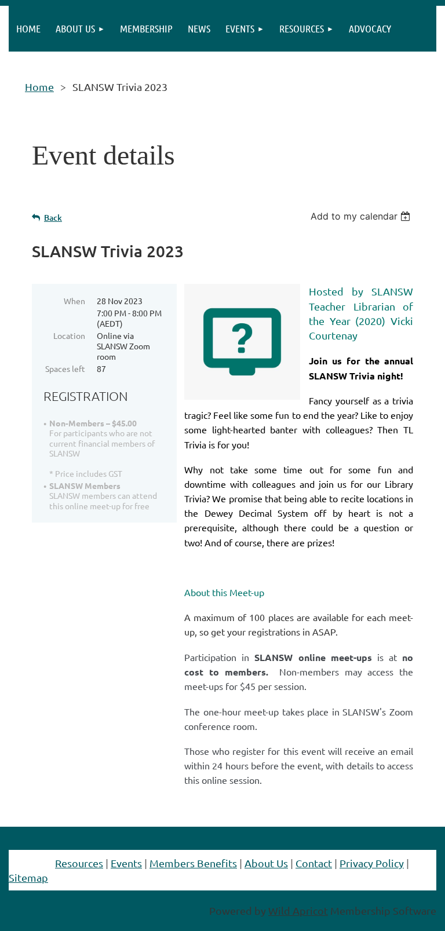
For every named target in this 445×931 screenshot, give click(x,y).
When (74, 300)
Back (53, 217)
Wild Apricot (298, 910)
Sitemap (28, 877)
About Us (266, 863)
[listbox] (362, 216)
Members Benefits (193, 863)
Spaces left (65, 368)
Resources (79, 863)
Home (39, 87)
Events (126, 863)
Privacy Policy (372, 863)
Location (69, 335)
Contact (314, 863)
